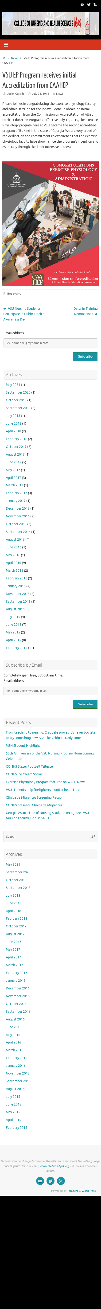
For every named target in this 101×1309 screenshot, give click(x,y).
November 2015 (18, 594)
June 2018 (13, 424)
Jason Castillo (15, 94)
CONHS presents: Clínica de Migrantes (34, 805)
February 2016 (16, 578)
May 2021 (13, 385)
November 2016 (18, 516)
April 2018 (13, 431)
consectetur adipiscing (54, 1166)
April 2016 (13, 563)
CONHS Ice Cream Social (24, 774)
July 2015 (13, 617)
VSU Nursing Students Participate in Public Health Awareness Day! (23, 314)
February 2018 (16, 439)
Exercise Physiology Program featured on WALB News (45, 782)
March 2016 (14, 571)
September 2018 (18, 408)
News (14, 58)
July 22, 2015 (40, 94)
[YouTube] (82, 4)
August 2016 (15, 540)
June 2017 (13, 462)
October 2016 (16, 524)
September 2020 (18, 393)
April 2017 (13, 478)
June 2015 (13, 625)
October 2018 (16, 400)
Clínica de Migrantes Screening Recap (34, 798)
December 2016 (18, 509)
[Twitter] (88, 4)
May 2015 (13, 632)
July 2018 (13, 416)
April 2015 (13, 640)
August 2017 (15, 455)
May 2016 (13, 555)
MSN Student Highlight (23, 746)
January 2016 (16, 586)
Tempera (72, 1191)
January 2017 (16, 501)
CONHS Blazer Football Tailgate (29, 767)
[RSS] (95, 4)
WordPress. (89, 1191)
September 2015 (18, 602)
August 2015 (15, 609)
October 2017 (16, 447)
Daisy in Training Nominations (86, 311)
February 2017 (16, 493)
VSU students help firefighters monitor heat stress (43, 790)
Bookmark (13, 294)
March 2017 (14, 485)
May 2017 (13, 470)
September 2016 (18, 532)
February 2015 (16, 648)
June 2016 (13, 547)
